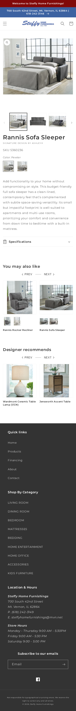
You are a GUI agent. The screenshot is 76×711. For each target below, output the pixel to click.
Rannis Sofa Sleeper (52, 330)
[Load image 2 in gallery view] (38, 122)
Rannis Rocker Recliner (18, 330)
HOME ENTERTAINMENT (25, 547)
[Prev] (4, 122)
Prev (28, 274)
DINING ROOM (18, 511)
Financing (15, 460)
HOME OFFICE (18, 555)
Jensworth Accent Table (55, 401)
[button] (5, 23)
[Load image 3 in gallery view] (57, 122)
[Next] (71, 122)
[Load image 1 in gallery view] (18, 122)
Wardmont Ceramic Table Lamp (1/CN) (19, 403)
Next (48, 274)
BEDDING (15, 538)
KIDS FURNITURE (20, 573)
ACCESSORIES (18, 564)
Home (12, 442)
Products (14, 451)
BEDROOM (16, 520)
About (12, 469)
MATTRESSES (17, 529)
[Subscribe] (63, 664)
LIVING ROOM (18, 502)
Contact (13, 478)
